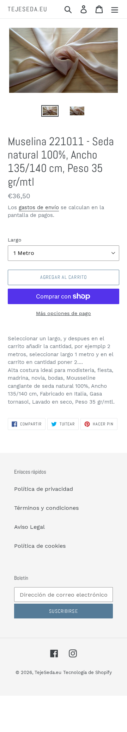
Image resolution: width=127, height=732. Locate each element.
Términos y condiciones (46, 508)
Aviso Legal (29, 527)
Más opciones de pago (63, 313)
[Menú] (114, 9)
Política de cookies (40, 545)
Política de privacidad (43, 489)
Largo (15, 240)
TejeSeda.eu (28, 9)
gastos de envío (39, 207)
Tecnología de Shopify (87, 672)
